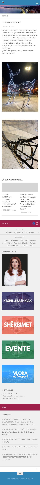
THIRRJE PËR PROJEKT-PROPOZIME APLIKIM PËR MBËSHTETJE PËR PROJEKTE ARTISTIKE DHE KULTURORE (19, 457)
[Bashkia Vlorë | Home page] (3, 2)
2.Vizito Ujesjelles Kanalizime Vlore (13, 396)
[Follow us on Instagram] (37, 223)
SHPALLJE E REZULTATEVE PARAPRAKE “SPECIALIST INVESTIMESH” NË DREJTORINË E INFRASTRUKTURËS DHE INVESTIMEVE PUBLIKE (18, 421)
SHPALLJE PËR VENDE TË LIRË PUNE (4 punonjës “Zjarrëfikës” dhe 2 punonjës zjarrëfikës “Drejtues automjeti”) (19, 432)
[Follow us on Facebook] (33, 223)
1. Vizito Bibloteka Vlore (9, 393)
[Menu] (37, 2)
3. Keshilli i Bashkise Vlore (10, 398)
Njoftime (5, 16)
